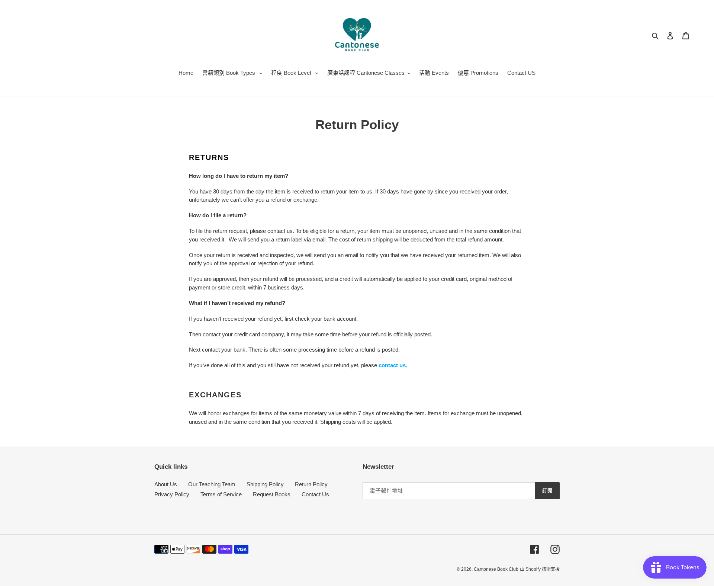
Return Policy (311, 484)
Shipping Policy (265, 484)
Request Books (271, 494)
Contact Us (315, 494)
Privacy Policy (171, 494)
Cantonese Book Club (496, 569)
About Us (165, 484)
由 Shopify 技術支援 (540, 569)
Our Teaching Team (211, 484)
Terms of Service (221, 494)
